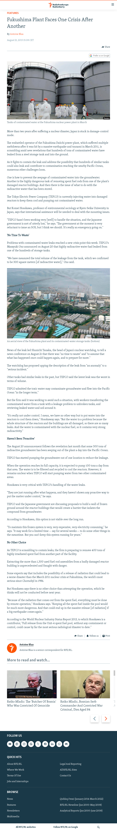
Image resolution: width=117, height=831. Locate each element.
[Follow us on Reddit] (17, 744)
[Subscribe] (66, 744)
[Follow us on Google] (31, 744)
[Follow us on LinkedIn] (52, 744)
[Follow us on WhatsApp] (59, 744)
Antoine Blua (16, 34)
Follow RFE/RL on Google (65, 827)
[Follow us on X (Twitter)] (38, 744)
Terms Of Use (14, 776)
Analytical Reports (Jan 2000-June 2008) (81, 811)
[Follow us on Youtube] (10, 744)
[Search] (98, 827)
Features (13, 13)
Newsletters (13, 811)
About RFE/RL (14, 764)
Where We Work (15, 770)
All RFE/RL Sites (68, 770)
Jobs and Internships (17, 781)
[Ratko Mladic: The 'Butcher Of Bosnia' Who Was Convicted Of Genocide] (32, 684)
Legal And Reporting (70, 764)
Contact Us (65, 776)
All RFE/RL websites (26, 827)
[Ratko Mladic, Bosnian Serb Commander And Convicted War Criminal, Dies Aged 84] (85, 684)
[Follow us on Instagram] (24, 744)
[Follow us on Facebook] (45, 744)
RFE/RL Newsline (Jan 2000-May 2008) (81, 805)
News (10, 799)
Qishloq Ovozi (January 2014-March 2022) (81, 799)
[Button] (106, 47)
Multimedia (13, 816)
